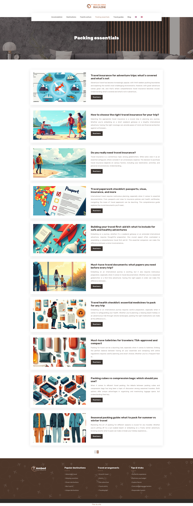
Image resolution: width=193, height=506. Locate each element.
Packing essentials (102, 17)
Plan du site (96, 504)
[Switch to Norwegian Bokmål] (141, 17)
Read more (97, 97)
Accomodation (56, 17)
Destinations (71, 17)
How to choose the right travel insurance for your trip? (125, 114)
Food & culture (85, 17)
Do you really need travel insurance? (113, 152)
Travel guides (118, 17)
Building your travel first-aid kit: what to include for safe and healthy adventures (123, 228)
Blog (129, 17)
